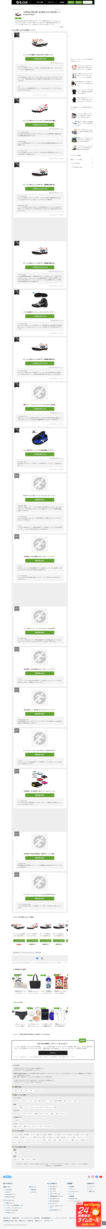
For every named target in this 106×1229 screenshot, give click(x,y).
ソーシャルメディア (74, 1201)
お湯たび (37, 1164)
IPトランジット (54, 1203)
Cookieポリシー (73, 1218)
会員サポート (92, 1191)
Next (66, 925)
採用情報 (71, 1196)
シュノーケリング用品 (31, 1137)
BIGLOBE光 (9, 1189)
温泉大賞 (33, 1189)
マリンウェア (66, 1139)
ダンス (70, 1100)
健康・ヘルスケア (18, 1126)
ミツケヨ (79, 1164)
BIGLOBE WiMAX (10, 1197)
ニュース (71, 1194)
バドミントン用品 (84, 1134)
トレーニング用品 (18, 1134)
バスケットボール (35, 1107)
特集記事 (62, 2)
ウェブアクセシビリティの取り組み (30, 1218)
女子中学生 (38, 952)
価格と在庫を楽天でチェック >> (57, 62)
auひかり (8, 1192)
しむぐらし (34, 1192)
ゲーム (41, 1126)
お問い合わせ (6, 1218)
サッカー (27, 1107)
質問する (71, 2)
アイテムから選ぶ (75, 163)
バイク (41, 1113)
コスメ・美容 (17, 1142)
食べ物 (83, 1139)
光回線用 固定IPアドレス (56, 1196)
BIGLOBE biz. (53, 1186)
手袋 (55, 1139)
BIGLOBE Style (73, 1198)
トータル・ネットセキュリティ (14, 1208)
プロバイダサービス (55, 1194)
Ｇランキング (20, 1164)
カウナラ (74, 1164)
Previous (12, 925)
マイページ (88, 2)
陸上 (76, 1100)
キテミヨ (53, 1164)
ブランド (71, 1189)
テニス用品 (76, 1134)
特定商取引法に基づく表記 (10, 1221)
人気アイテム (51, 2)
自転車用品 (27, 1134)
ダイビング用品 (42, 1137)
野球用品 (50, 1134)
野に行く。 (67, 1164)
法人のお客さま (52, 1183)
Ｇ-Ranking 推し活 (58, 1165)
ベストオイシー (60, 1164)
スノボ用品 (56, 1137)
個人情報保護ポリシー (47, 1218)
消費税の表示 (15, 1218)
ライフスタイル (49, 1126)
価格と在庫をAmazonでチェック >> (56, 128)
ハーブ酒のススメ (48, 1165)
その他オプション (10, 1212)
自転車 (36, 1113)
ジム (31, 1100)
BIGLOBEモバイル (10, 1194)
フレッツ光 (53, 1191)
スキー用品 (49, 1137)
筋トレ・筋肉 (37, 1100)
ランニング (25, 1100)
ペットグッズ (37, 1142)
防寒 (16, 1152)
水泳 (65, 1100)
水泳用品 (23, 1137)
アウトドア (63, 1113)
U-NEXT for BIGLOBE (12, 1210)
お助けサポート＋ (10, 1203)
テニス (42, 1107)
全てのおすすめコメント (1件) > (56, 332)
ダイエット (45, 1100)
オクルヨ (32, 1164)
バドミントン (49, 1107)
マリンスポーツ (18, 1113)
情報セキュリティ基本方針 (26, 1221)
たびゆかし (85, 1164)
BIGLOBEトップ (48, 1221)
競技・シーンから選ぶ (76, 159)
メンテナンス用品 (71, 1137)
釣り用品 (63, 1137)
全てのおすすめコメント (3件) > (56, 158)
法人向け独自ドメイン (55, 1210)
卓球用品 (16, 1137)
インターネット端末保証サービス (14, 1205)
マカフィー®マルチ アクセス (56, 1206)
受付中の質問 (40, 2)
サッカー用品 (57, 1134)
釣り (57, 1113)
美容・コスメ (27, 1126)
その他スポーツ (17, 952)
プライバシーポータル (61, 1218)
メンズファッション (81, 1137)
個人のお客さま (8, 1183)
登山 (52, 1113)
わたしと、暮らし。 (45, 1164)
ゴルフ (16, 1107)
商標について (38, 1221)
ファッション (35, 1126)
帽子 (44, 1139)
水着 (60, 1139)
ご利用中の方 (90, 1183)
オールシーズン (39, 1090)
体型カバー (35, 1159)
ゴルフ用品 (43, 1134)
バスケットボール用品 (67, 1134)
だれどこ (26, 1164)
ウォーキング (17, 1100)
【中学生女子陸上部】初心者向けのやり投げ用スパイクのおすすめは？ (34, 1034)
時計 (50, 1139)
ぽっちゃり (17, 1159)
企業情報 (69, 1183)
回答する (78, 2)
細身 (23, 1159)
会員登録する (53, 1052)
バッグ (39, 1139)
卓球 (56, 1107)
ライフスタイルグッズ (27, 1142)
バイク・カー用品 (35, 1134)
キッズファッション (31, 1139)
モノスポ (15, 1034)
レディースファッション (28, 952)
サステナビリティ (74, 1191)
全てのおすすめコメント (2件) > (56, 285)
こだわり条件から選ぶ (76, 167)
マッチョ (29, 1159)
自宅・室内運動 (58, 1100)
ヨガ (51, 1100)
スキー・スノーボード (28, 1113)
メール (90, 1189)
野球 (21, 1107)
